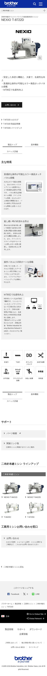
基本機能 (34, 144)
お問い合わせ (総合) (18, 647)
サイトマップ (33, 647)
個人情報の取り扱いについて (32, 643)
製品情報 (18, 604)
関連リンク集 (13, 443)
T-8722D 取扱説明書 (11, 124)
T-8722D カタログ (10, 120)
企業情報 (23, 634)
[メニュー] (40, 4)
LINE (38, 594)
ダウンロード (36, 629)
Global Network (35, 618)
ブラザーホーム (7, 604)
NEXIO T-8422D (34, 497)
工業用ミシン (29, 604)
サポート (21, 629)
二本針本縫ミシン (7, 10)
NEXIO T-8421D (10, 497)
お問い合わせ (10, 105)
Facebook (15, 594)
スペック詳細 (12, 151)
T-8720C (31, 517)
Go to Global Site (36, 614)
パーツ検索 (12, 433)
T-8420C (7, 517)
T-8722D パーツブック (12, 128)
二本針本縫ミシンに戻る (13, 567)
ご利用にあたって (11, 643)
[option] (23, 48)
